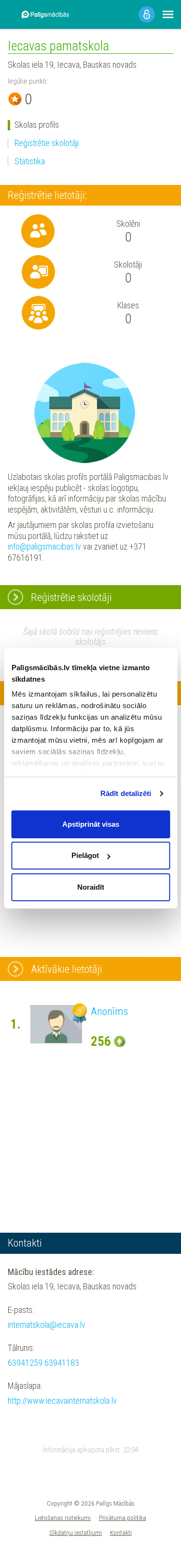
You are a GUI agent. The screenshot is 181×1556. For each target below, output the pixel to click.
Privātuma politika (122, 1517)
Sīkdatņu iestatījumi (75, 1532)
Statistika (29, 161)
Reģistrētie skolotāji (46, 143)
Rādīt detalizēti (126, 793)
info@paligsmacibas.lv (44, 546)
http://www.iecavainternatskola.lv (62, 1401)
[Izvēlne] (168, 14)
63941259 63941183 (43, 1363)
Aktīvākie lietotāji (66, 969)
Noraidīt (90, 887)
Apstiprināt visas (90, 824)
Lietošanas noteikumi (63, 1517)
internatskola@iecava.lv (46, 1325)
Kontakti (121, 1532)
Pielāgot (85, 855)
